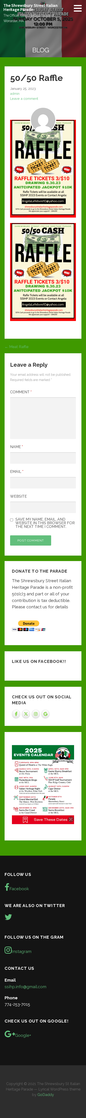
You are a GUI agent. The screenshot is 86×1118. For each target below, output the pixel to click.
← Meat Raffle (16, 347)
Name (16, 447)
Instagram (21, 951)
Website (18, 496)
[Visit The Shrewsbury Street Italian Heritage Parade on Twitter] (8, 918)
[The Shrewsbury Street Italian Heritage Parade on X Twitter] (26, 714)
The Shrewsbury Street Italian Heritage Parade (30, 7)
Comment (21, 392)
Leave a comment (24, 98)
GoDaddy (45, 1095)
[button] (79, 8)
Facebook (19, 888)
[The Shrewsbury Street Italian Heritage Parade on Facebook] (16, 714)
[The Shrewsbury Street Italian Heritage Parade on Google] (45, 714)
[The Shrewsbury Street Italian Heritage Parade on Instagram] (36, 714)
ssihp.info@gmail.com (25, 986)
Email (16, 471)
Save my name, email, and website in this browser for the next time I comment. (45, 523)
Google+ (23, 1035)
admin (14, 93)
